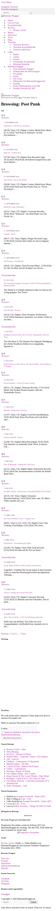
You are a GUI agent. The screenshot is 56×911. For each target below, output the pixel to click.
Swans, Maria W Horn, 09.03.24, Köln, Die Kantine (22, 565)
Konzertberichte (14, 25)
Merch (10, 32)
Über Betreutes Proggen (23, 69)
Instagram (5, 883)
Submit (33, 902)
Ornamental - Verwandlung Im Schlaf (17, 543)
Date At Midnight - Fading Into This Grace (19, 464)
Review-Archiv (7, 843)
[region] (28, 674)
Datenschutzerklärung (10, 866)
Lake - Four (26, 799)
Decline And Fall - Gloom (13, 437)
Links (10, 52)
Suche (15, 76)
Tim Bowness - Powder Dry (14, 261)
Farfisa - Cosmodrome (16, 769)
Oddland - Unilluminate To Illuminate (23, 761)
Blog (10, 40)
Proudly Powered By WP (24, 88)
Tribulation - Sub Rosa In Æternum (17, 126)
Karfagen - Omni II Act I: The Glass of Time (26, 778)
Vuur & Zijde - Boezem (12, 310)
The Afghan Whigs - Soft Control (21, 773)
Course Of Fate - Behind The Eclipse (22, 766)
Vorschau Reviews (21, 45)
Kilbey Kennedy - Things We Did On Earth (32, 806)
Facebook (5, 879)
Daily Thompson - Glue (17, 786)
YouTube (5, 881)
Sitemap (4, 868)
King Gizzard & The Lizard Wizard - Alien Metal (28, 776)
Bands (16, 54)
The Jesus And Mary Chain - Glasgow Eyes (19, 519)
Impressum (5, 863)
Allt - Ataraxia (13, 759)
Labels (16, 57)
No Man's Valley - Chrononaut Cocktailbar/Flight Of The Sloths (27, 491)
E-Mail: (4, 728)
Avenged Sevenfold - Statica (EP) (30, 796)
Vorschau (12, 42)
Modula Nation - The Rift (18, 764)
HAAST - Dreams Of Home (19, 754)
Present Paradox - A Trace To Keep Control (19, 383)
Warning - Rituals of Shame (18, 771)
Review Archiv (19, 30)
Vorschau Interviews (22, 49)
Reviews (11, 28)
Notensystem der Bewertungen (26, 71)
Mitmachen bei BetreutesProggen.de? (29, 81)
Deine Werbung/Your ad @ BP (26, 86)
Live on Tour (13, 23)
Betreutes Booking (21, 64)
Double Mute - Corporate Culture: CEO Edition (27, 756)
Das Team (17, 79)
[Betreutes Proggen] (10, 16)
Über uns (5, 858)
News (10, 37)
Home (10, 20)
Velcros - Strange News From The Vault (18, 593)
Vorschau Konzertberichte (24, 47)
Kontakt (16, 83)
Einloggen (5, 894)
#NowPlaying (12, 752)
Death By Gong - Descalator (14, 207)
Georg (9, 804)
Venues (16, 59)
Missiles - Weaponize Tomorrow (15, 410)
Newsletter (17, 74)
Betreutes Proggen (16, 66)
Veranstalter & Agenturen (24, 62)
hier (37, 723)
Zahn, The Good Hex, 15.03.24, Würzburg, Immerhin (23, 617)
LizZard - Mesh (9, 234)
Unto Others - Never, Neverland (15, 180)
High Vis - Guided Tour (12, 153)
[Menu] (2, 93)
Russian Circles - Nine (16, 749)
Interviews (12, 35)
